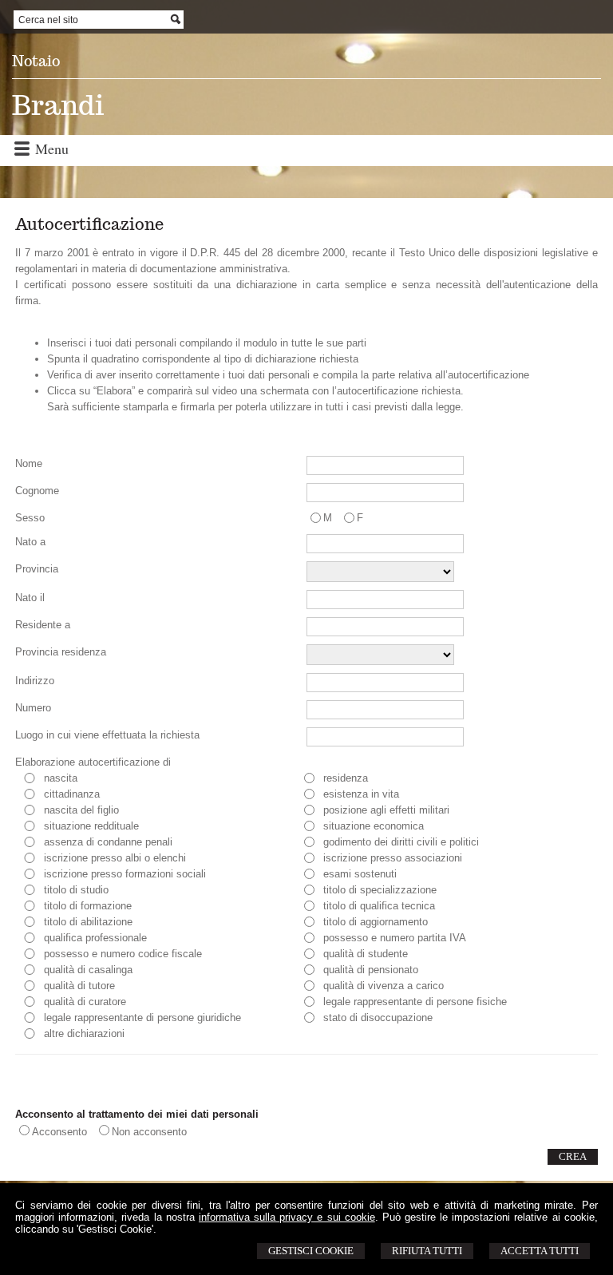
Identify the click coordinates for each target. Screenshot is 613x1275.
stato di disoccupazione (378, 1018)
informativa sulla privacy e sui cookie (287, 1217)
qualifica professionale (95, 938)
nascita (60, 778)
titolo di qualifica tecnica (379, 906)
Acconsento (59, 1132)
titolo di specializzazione (380, 890)
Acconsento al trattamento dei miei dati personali (137, 1114)
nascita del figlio (81, 810)
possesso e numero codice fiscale (123, 954)
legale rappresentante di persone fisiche (415, 1002)
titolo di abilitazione (88, 922)
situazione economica (373, 826)
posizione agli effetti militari (386, 810)
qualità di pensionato (370, 970)
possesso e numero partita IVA (394, 938)
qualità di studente (365, 954)
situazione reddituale (91, 826)
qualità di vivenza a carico (383, 986)
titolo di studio (76, 890)
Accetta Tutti (539, 1251)
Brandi (58, 105)
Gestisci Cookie (311, 1251)
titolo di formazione (88, 906)
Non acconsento (149, 1132)
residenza (345, 778)
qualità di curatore (85, 1002)
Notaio (36, 61)
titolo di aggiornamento (375, 922)
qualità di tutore (79, 986)
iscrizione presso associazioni (392, 858)
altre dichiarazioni (84, 1033)
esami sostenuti (360, 874)
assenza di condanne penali (108, 842)
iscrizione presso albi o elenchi (115, 858)
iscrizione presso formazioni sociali (125, 874)
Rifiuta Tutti (427, 1251)
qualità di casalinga (88, 970)
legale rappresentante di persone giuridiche (142, 1018)
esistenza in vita (361, 794)
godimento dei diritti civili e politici (401, 842)
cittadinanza (72, 794)
